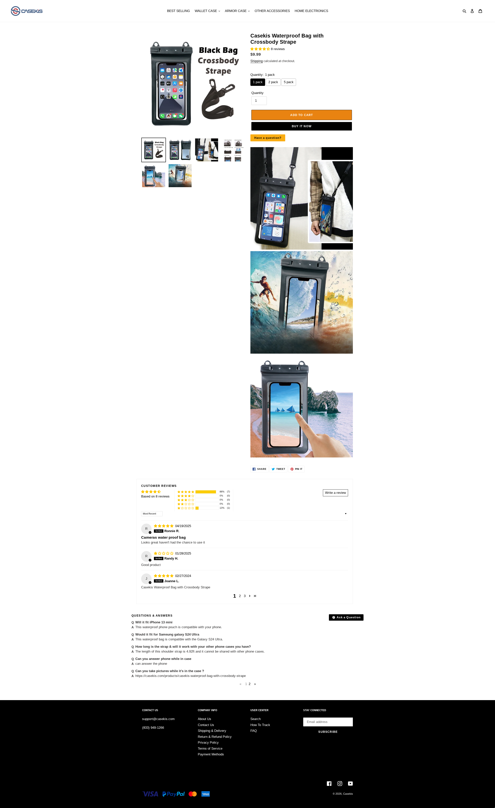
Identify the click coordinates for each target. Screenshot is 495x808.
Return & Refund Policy (215, 737)
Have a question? (267, 137)
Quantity (257, 93)
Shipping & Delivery (212, 731)
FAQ (253, 731)
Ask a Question (348, 617)
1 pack (258, 82)
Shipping (256, 61)
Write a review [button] (335, 493)
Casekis (348, 793)
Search (255, 719)
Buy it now (302, 126)
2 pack (273, 82)
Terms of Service (210, 748)
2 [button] (240, 596)
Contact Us (206, 725)
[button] (260, 49)
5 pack (289, 82)
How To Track (260, 725)
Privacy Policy (208, 742)
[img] (164, 526)
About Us (204, 719)
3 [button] (245, 596)
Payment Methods (211, 754)
